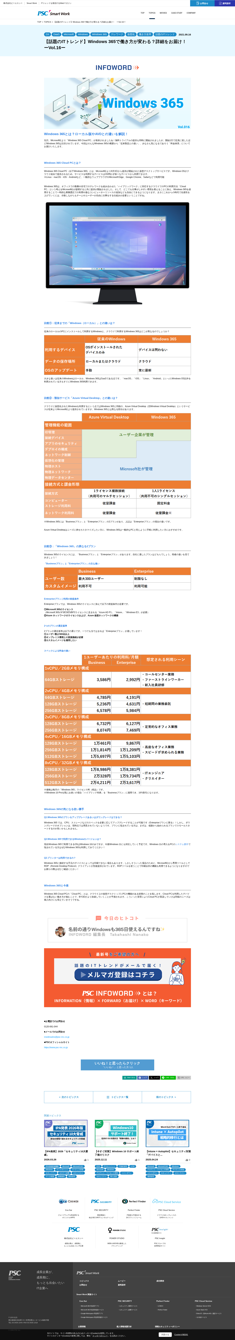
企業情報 (82, 1326)
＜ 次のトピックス (68, 1097)
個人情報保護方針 (124, 1326)
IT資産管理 (123, 1166)
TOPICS (47, 22)
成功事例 (160, 1281)
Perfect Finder (162, 1301)
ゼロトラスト (78, 1173)
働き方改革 (145, 34)
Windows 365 (99, 34)
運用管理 (71, 1176)
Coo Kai (83, 1301)
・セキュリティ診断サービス (127, 1310)
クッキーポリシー (100, 1336)
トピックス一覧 (119, 1097)
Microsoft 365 (78, 1166)
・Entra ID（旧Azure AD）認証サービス (208, 1313)
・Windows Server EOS (203, 1306)
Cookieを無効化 (181, 1334)
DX (47, 34)
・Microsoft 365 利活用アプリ (89, 1306)
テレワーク (117, 34)
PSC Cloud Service (203, 1301)
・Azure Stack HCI (201, 1310)
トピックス (84, 1281)
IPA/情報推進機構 (52, 1166)
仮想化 (131, 34)
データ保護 (50, 1176)
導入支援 (113, 1176)
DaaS (56, 34)
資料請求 (122, 1285)
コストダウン (127, 1173)
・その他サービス (201, 1317)
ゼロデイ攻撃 (64, 1173)
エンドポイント (62, 1170)
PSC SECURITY (125, 1301)
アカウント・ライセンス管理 (107, 1173)
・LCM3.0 (159, 1306)
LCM (132, 1166)
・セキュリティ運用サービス (127, 1306)
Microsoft (69, 34)
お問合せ (83, 1285)
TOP (39, 22)
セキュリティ (51, 1173)
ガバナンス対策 (77, 1170)
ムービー (122, 1281)
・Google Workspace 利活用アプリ (91, 1313)
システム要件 (181, 844)
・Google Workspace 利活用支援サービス (93, 1317)
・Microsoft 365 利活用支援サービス (91, 1310)
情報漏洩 (61, 1176)
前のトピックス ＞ (166, 1097)
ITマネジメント (109, 1166)
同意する (165, 1334)
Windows (83, 34)
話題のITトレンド (165, 34)
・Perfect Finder (161, 1310)
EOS (98, 1166)
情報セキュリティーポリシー (167, 1326)
